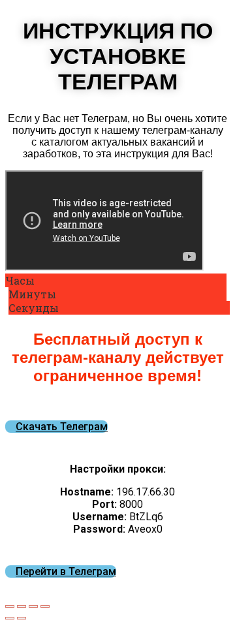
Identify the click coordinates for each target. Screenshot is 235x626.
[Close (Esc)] (9, 606)
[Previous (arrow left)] (9, 618)
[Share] (21, 606)
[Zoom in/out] (45, 606)
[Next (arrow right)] (21, 618)
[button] (56, 426)
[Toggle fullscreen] (33, 606)
